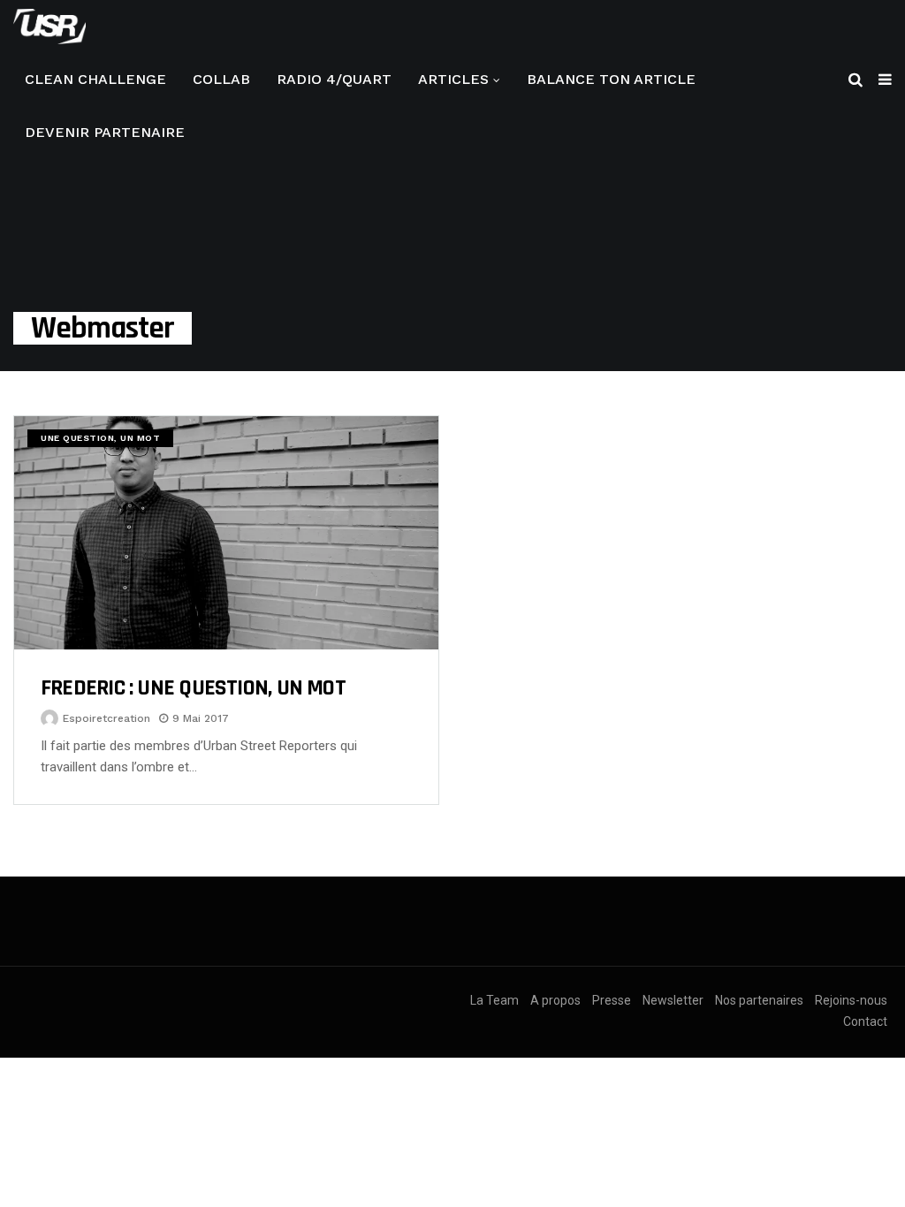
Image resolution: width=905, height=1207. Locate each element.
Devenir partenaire (105, 132)
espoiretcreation (106, 718)
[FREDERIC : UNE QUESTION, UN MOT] (226, 532)
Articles (453, 79)
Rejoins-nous (851, 1000)
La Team (494, 1000)
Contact (865, 1021)
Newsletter (673, 1000)
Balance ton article (611, 79)
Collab (221, 79)
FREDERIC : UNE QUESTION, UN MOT (193, 687)
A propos (555, 1000)
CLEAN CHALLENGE (95, 79)
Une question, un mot (100, 438)
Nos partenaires (759, 1000)
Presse (611, 1000)
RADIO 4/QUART (334, 79)
